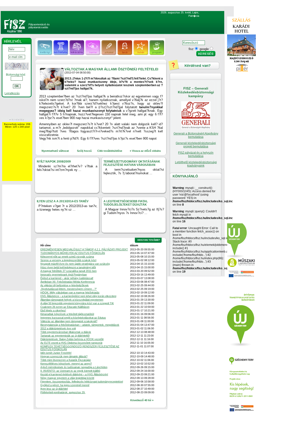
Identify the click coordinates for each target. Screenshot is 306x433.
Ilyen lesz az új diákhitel (54, 388)
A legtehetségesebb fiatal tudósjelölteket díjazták (126, 203)
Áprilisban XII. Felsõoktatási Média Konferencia (67, 281)
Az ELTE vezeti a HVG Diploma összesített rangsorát (71, 342)
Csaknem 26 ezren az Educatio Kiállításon (64, 306)
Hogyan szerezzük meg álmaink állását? (63, 356)
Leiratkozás (12, 93)
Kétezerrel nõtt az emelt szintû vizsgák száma (67, 256)
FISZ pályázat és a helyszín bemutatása (195, 154)
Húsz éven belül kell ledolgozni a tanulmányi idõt (68, 267)
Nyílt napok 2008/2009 (54, 161)
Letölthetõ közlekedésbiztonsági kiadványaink (196, 164)
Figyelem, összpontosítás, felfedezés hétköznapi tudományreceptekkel (81, 381)
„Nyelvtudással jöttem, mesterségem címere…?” (68, 288)
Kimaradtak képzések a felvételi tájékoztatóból (67, 314)
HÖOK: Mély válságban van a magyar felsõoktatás (69, 292)
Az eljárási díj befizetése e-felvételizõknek (64, 285)
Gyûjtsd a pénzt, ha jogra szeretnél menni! (64, 385)
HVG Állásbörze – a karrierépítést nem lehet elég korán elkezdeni (78, 296)
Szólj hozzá (84, 150)
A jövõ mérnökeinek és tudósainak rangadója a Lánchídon (73, 367)
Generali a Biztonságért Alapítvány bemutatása (196, 135)
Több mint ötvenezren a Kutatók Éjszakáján (65, 360)
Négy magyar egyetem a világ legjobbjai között (67, 378)
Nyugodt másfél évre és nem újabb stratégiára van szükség (75, 263)
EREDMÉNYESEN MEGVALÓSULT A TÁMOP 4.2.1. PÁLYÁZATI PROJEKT (84, 249)
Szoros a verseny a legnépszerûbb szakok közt (68, 260)
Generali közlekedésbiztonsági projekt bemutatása (196, 144)
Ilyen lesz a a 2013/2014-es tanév (62, 201)
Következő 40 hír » (141, 400)
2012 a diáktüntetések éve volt (58, 328)
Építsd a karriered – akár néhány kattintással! (66, 278)
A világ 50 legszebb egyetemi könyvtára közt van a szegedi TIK (77, 303)
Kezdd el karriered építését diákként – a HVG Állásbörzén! (74, 374)
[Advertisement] (241, 148)
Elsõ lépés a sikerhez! (53, 310)
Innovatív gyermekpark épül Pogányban (63, 274)
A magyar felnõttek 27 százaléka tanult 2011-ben (68, 271)
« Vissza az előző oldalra (145, 150)
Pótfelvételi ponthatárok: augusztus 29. (62, 392)
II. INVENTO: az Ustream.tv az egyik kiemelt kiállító (70, 370)
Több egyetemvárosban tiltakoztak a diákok (65, 332)
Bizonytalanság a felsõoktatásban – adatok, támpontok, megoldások (79, 324)
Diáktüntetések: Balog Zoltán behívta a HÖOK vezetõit (72, 339)
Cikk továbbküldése (109, 150)
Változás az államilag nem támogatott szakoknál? (68, 321)
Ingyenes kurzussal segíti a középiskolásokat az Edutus (73, 317)
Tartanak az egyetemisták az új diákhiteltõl (64, 335)
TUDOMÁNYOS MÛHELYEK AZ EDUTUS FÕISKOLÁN (72, 253)
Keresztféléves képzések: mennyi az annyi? (66, 363)
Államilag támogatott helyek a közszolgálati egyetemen (71, 299)
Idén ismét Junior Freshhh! (55, 352)
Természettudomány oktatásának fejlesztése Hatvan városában (132, 163)
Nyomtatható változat (55, 150)
